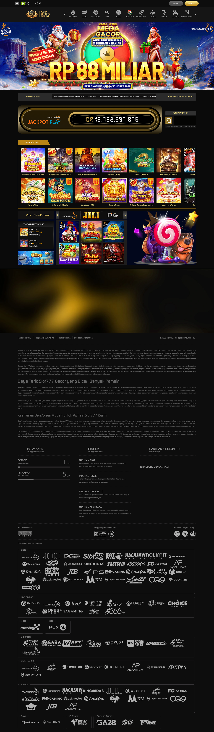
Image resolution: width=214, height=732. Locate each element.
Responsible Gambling (44, 337)
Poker (164, 17)
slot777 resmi (68, 421)
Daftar (191, 3)
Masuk (176, 3)
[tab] (69, 215)
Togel (118, 17)
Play (55, 122)
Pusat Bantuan (64, 337)
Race (107, 17)
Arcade (153, 17)
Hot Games (73, 17)
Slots (84, 17)
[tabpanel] (107, 56)
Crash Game (141, 17)
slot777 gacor (27, 387)
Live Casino (95, 17)
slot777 (83, 350)
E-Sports (175, 17)
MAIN (35, 160)
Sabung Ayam (186, 17)
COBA (71, 228)
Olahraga (130, 17)
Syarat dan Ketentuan (83, 337)
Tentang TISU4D (24, 337)
